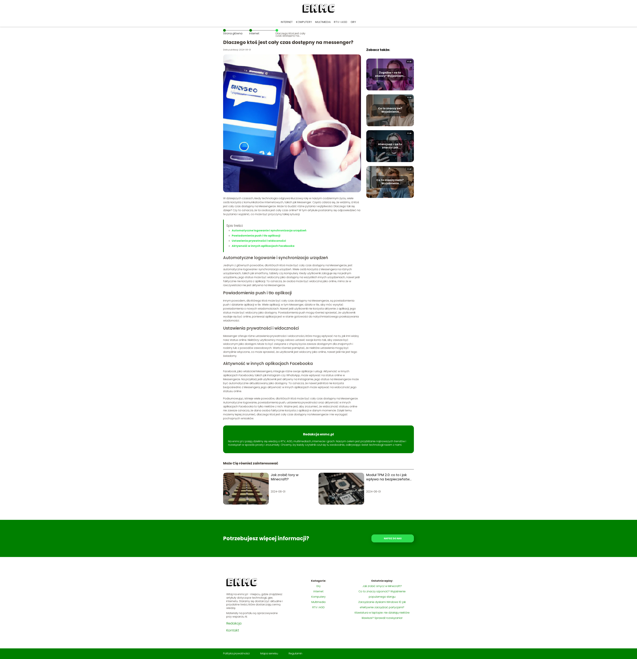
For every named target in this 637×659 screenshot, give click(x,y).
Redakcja (234, 623)
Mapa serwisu (269, 653)
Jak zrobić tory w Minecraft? (284, 477)
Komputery (304, 22)
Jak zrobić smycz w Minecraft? (382, 586)
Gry (353, 22)
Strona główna (232, 33)
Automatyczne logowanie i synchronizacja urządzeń (269, 230)
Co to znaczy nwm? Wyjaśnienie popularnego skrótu (390, 181)
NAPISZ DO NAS (393, 538)
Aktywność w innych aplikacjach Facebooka (263, 246)
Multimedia (323, 22)
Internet (287, 22)
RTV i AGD (340, 22)
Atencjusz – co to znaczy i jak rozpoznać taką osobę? (390, 146)
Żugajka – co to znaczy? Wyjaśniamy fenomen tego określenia (390, 74)
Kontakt (232, 630)
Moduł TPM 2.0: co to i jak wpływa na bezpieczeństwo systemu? (389, 477)
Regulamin (295, 653)
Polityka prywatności (236, 653)
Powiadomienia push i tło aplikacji (256, 236)
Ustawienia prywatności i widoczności (259, 241)
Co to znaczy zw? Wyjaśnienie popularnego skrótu (390, 110)
